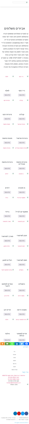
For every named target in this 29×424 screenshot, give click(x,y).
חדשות (14, 360)
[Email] (7, 343)
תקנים (14, 366)
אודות (14, 357)
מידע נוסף (21, 95)
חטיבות (14, 354)
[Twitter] (21, 343)
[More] (2, 343)
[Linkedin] (16, 343)
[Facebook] (26, 343)
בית (14, 351)
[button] (2, 3)
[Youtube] (19, 413)
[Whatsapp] (12, 343)
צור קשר (14, 363)
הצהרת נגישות (14, 369)
